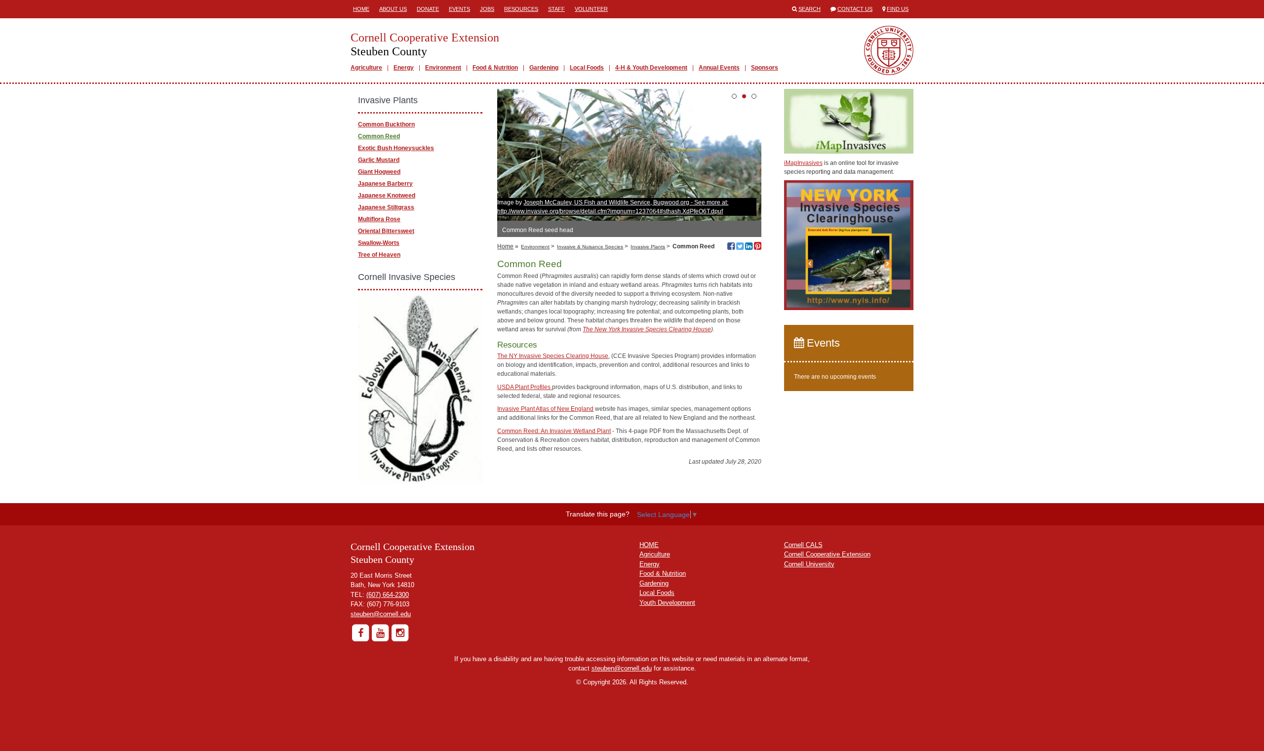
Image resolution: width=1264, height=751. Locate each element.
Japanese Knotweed (386, 195)
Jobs (487, 9)
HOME (649, 545)
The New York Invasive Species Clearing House (647, 329)
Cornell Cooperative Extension (827, 554)
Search (809, 9)
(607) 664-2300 (387, 594)
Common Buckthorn (386, 124)
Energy (404, 67)
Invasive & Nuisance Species (590, 246)
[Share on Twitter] (740, 247)
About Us (393, 9)
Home (361, 9)
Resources (521, 9)
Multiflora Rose (379, 219)
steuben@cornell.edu (381, 614)
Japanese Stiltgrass (386, 207)
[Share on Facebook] (731, 247)
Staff (556, 9)
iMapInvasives (803, 162)
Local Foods (587, 67)
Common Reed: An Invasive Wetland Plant (554, 431)
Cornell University (809, 564)
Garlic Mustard (378, 160)
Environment (443, 67)
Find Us (897, 9)
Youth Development (667, 602)
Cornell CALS (803, 545)
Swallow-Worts (378, 242)
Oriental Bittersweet (386, 231)
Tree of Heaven (379, 254)
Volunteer (591, 9)
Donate (428, 9)
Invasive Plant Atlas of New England (545, 408)
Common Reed (379, 136)
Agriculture (366, 67)
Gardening (543, 67)
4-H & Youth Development (651, 67)
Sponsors (764, 67)
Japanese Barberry (385, 183)
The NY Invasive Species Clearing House (552, 356)
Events (459, 9)
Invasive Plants (648, 246)
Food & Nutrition (495, 67)
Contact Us (854, 9)
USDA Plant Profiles (524, 387)
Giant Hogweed (379, 171)
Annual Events (719, 67)
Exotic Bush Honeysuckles (396, 148)
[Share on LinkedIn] (748, 247)
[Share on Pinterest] (757, 247)
